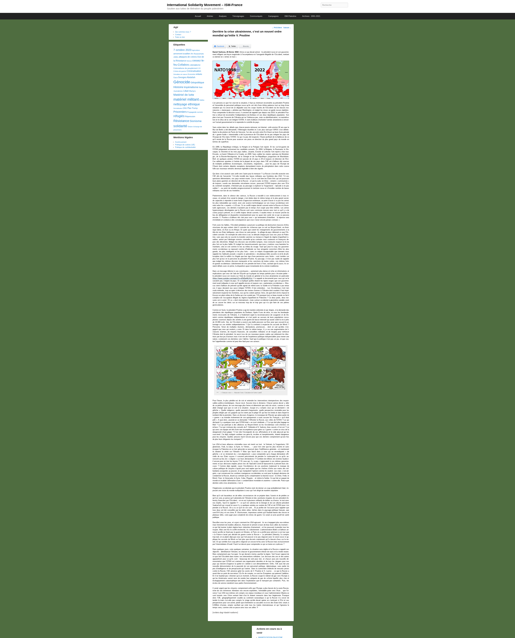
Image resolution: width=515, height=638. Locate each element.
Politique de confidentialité (185, 147)
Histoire (178, 87)
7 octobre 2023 (182, 49)
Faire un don (180, 37)
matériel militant (186, 99)
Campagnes (273, 16)
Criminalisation (194, 71)
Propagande (191, 112)
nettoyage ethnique (186, 104)
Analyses (223, 16)
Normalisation (177, 108)
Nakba (201, 100)
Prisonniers (180, 111)
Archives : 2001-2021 (311, 16)
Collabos (183, 64)
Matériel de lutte (183, 94)
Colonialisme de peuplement (185, 68)
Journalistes (178, 91)
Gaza (175, 77)
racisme (200, 112)
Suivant (287, 28)
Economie (191, 74)
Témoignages (238, 16)
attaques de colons (188, 57)
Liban (186, 90)
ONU (185, 108)
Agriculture (196, 50)
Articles (210, 16)
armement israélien (181, 53)
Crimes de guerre (179, 71)
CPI (199, 68)
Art (192, 54)
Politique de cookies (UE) (185, 145)
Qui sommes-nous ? (183, 32)
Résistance (181, 121)
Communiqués (256, 16)
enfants (199, 74)
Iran (201, 87)
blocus (189, 61)
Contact (178, 35)
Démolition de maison (180, 74)
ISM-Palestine (290, 16)
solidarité (180, 126)
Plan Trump (192, 108)
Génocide (181, 82)
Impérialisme (191, 87)
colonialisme (195, 65)
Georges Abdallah (186, 77)
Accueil (198, 16)
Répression (190, 116)
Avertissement (180, 142)
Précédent (277, 28)
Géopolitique (197, 82)
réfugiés (179, 116)
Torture (190, 127)
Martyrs (192, 91)
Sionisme (196, 121)
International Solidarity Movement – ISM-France (204, 5)
